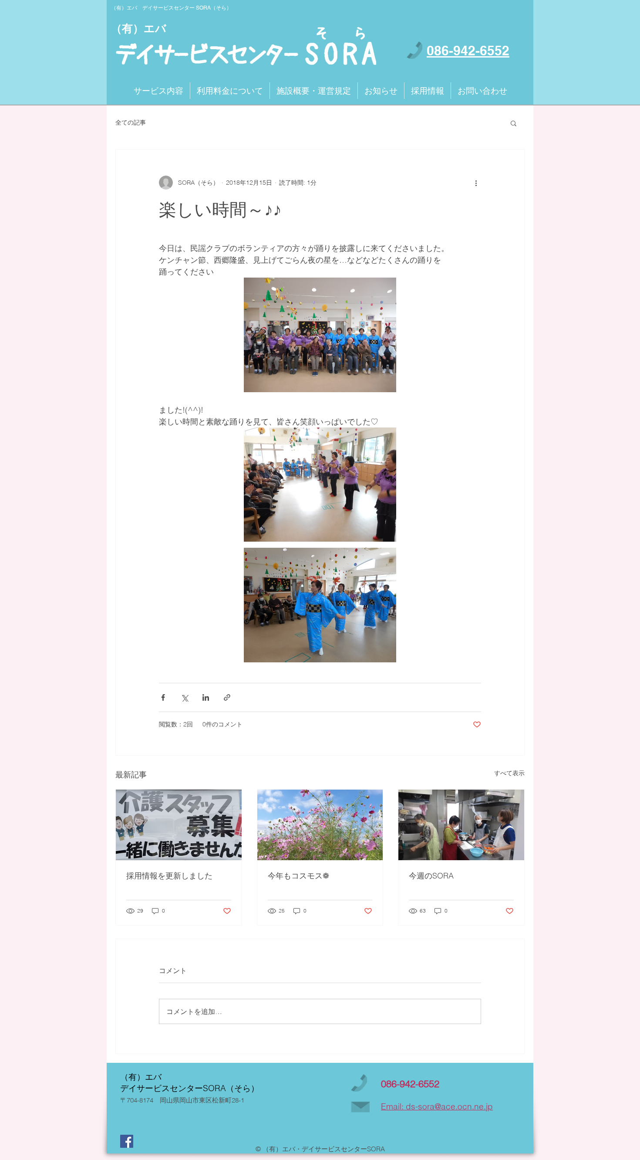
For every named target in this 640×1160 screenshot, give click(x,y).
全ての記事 (130, 122)
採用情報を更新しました (169, 876)
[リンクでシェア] (227, 697)
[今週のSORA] (461, 825)
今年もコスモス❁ (298, 876)
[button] (513, 122)
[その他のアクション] (476, 182)
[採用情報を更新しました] (179, 825)
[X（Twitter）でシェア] (184, 697)
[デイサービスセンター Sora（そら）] (126, 1141)
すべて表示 (509, 773)
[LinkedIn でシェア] (206, 697)
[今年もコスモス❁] (320, 825)
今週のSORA (431, 876)
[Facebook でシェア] (163, 697)
